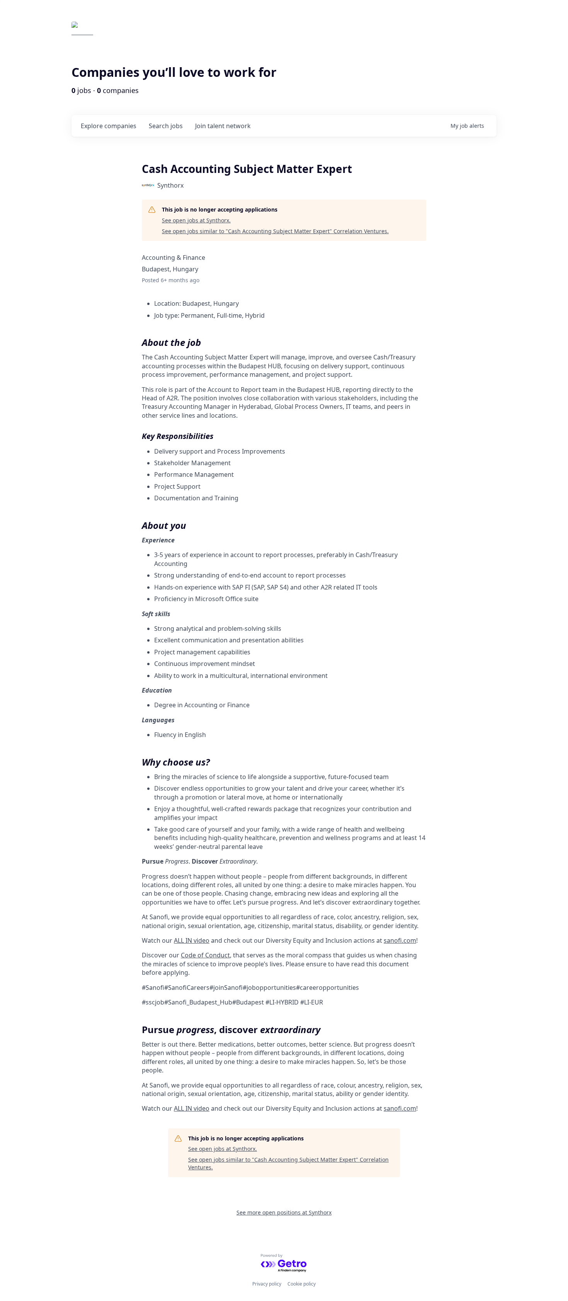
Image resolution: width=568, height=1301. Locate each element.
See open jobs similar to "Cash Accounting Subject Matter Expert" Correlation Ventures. (275, 231)
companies (108, 126)
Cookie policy (301, 1284)
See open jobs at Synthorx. (196, 220)
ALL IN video (191, 940)
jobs (166, 126)
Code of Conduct (205, 955)
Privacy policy (266, 1284)
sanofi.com (400, 940)
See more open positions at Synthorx (284, 1212)
